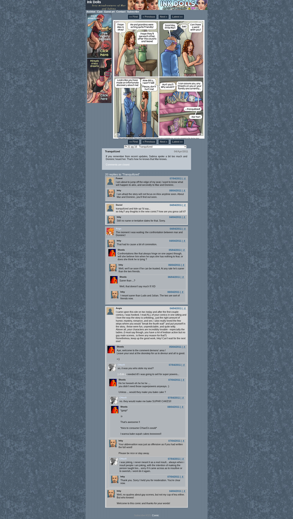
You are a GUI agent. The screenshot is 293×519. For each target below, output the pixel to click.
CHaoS (121, 364)
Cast (99, 11)
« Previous (149, 16)
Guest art (109, 11)
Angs (118, 228)
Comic (155, 515)
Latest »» (177, 16)
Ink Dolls (94, 2)
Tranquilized (112, 151)
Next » (163, 16)
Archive (90, 11)
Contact (120, 11)
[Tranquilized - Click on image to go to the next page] (158, 79)
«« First (133, 16)
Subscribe (133, 11)
